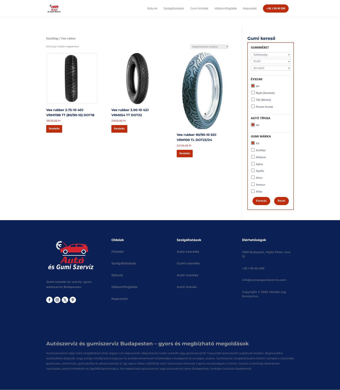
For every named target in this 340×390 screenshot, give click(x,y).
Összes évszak (264, 107)
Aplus (259, 164)
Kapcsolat (119, 299)
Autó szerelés (188, 252)
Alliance (261, 157)
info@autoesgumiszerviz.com (264, 280)
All (257, 86)
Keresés (261, 201)
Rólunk (117, 275)
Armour (260, 185)
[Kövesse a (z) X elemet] (65, 300)
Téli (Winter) (263, 100)
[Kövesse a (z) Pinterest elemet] (73, 300)
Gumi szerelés (188, 263)
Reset (281, 201)
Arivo (259, 178)
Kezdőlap (52, 38)
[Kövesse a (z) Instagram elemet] (57, 300)
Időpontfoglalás (124, 287)
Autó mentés (187, 275)
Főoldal (117, 252)
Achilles (261, 150)
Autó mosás (187, 287)
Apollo (260, 171)
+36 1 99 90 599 (253, 268)
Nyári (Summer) (265, 93)
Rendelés (54, 129)
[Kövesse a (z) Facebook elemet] (49, 300)
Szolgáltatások (123, 263)
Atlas (259, 192)
